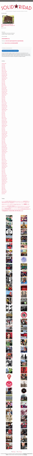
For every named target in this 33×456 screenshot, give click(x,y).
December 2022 (4, 121)
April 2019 (3, 158)
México (10, 207)
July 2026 (3, 64)
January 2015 (4, 192)
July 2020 (3, 138)
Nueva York (12, 207)
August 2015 (4, 183)
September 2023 (4, 109)
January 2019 (4, 162)
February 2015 (4, 191)
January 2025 (4, 88)
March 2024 (4, 101)
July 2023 (3, 112)
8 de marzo (3, 201)
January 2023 (4, 120)
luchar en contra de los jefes (19, 206)
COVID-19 (20, 202)
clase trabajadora (10, 202)
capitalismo (25, 201)
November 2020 (4, 133)
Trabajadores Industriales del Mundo (11, 210)
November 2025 (4, 75)
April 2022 (3, 130)
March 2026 (4, 70)
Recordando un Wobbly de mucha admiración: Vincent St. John (8, 25)
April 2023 (3, 116)
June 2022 (3, 129)
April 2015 (3, 188)
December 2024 (4, 89)
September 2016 (4, 166)
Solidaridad (19, 209)
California (22, 201)
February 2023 (4, 118)
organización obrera (20, 207)
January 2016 (4, 176)
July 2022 (3, 127)
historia (13, 204)
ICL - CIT (21, 204)
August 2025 (4, 79)
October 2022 (4, 123)
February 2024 (4, 102)
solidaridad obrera (25, 209)
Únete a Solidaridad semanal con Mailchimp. (10, 50)
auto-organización (18, 201)
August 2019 (4, 152)
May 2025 (3, 83)
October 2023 (4, 108)
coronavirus (16, 202)
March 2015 (4, 189)
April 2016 (3, 172)
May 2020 (3, 141)
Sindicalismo (8, 209)
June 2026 (3, 66)
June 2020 (3, 139)
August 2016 (4, 167)
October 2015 (4, 180)
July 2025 (3, 80)
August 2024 (4, 95)
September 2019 (4, 151)
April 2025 (3, 84)
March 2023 (4, 117)
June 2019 (3, 155)
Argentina (14, 201)
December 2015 (4, 177)
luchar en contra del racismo (26, 206)
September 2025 (4, 77)
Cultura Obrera (23, 202)
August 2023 (4, 110)
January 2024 (4, 104)
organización (15, 207)
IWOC (23, 204)
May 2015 (3, 187)
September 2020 (4, 135)
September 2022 (4, 125)
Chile (28, 201)
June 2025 (3, 81)
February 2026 (4, 71)
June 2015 (3, 185)
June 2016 (3, 170)
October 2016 (4, 164)
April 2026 (3, 68)
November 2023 (4, 106)
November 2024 (4, 91)
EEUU (26, 202)
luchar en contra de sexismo (5, 207)
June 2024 (3, 97)
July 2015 (3, 184)
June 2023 (3, 113)
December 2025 (4, 74)
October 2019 (4, 150)
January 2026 (4, 72)
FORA (11, 204)
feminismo (8, 204)
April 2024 (3, 100)
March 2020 (4, 143)
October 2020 (4, 134)
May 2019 (3, 156)
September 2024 (4, 93)
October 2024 (4, 92)
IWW (25, 204)
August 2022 (4, 126)
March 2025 (4, 85)
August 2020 (4, 137)
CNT (14, 202)
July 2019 (3, 154)
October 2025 (4, 76)
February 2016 (4, 175)
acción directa (9, 201)
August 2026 (4, 63)
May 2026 (3, 67)
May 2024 (3, 99)
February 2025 (4, 87)
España (5, 204)
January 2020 (4, 146)
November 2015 (4, 179)
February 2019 (4, 160)
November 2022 (4, 122)
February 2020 (4, 145)
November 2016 (4, 163)
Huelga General (18, 204)
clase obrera (4, 202)
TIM (29, 209)
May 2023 (3, 114)
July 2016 (3, 168)
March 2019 (4, 159)
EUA (6, 204)
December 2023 (4, 105)
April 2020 (3, 142)
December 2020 (4, 131)
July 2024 (3, 96)
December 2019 (4, 147)
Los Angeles (6, 206)
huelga (15, 204)
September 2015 (4, 181)
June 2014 (3, 193)
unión (22, 210)
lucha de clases (11, 206)
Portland (24, 207)
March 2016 (4, 173)
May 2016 (3, 171)
